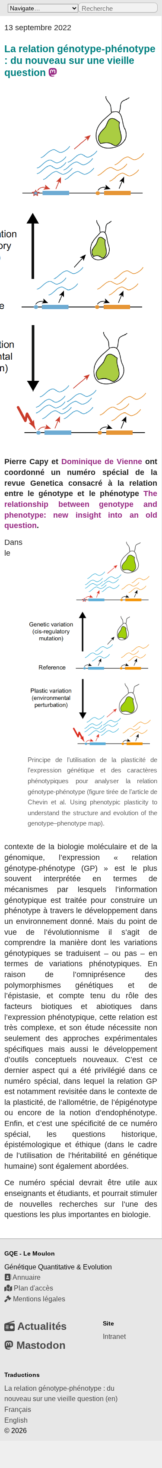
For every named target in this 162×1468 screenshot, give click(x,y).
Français (17, 1409)
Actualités (41, 1326)
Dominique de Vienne (101, 461)
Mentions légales (38, 1299)
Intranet (114, 1336)
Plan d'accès (32, 1288)
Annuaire (26, 1277)
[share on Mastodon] (52, 73)
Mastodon (39, 1345)
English (16, 1420)
